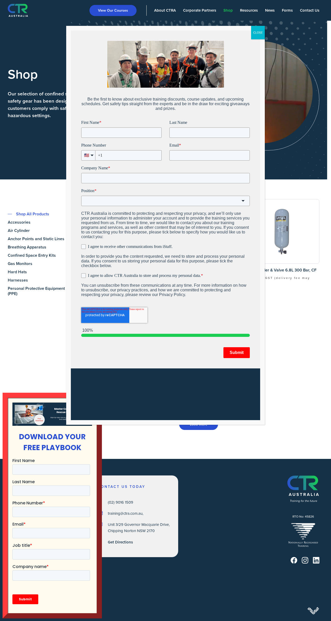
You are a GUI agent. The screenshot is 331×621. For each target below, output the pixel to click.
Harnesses (18, 280)
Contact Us (309, 10)
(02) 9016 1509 (120, 502)
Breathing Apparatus (27, 247)
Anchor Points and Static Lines (36, 238)
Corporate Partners (199, 10)
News (270, 10)
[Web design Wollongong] (313, 611)
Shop (228, 10)
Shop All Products (32, 214)
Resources (249, 10)
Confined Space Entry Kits (32, 255)
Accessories (19, 222)
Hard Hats (17, 272)
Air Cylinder (19, 230)
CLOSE (258, 32)
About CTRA (165, 10)
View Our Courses (113, 10)
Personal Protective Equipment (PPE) (36, 291)
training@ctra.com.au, (125, 513)
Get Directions (120, 542)
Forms (287, 10)
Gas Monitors (20, 263)
